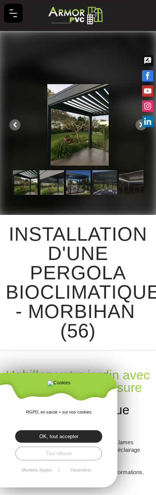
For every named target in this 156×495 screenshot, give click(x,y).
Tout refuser (59, 453)
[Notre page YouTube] (147, 91)
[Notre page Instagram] (147, 106)
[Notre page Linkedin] (147, 121)
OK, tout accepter (58, 436)
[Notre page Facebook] (147, 75)
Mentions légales (37, 470)
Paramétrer (80, 470)
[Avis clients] (147, 60)
